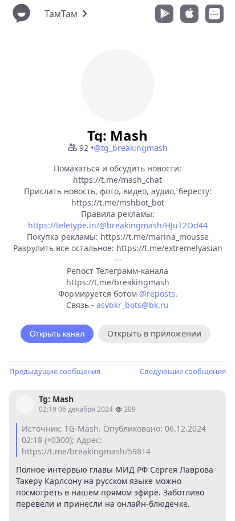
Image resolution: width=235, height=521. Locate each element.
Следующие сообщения (183, 371)
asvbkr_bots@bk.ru (132, 305)
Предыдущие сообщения (54, 371)
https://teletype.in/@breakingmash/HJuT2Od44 (118, 225)
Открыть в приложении (154, 333)
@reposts (157, 293)
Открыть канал (57, 333)
